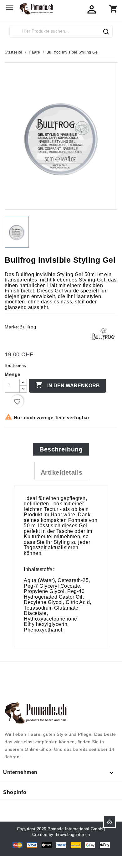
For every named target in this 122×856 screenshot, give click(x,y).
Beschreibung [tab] (61, 449)
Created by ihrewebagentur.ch (61, 834)
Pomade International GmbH (75, 829)
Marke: (12, 326)
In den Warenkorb (67, 385)
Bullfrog (27, 326)
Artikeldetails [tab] (62, 472)
